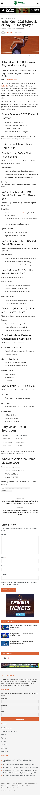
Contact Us (15, 787)
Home (2, 18)
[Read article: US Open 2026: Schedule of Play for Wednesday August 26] (5, 643)
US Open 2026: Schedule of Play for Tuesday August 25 (19, 773)
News (8, 783)
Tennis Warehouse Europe (9, 731)
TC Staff (9, 33)
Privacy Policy (5, 787)
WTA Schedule (6, 491)
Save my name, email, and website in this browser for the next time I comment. (20, 583)
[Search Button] (38, 3)
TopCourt (4, 738)
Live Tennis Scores (30, 783)
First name (4, 698)
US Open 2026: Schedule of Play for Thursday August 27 (21, 634)
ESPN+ (3, 741)
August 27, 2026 (15, 630)
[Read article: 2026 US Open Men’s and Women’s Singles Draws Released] (5, 627)
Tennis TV (4, 745)
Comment (5, 534)
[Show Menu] (2, 3)
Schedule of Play (11, 80)
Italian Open (5, 86)
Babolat (3, 735)
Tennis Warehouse (6, 728)
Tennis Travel (15, 785)
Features (12, 18)
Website (4, 574)
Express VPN (5, 751)
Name (3, 557)
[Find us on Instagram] (8, 658)
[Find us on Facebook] (1, 658)
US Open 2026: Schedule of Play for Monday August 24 (19, 775)
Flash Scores (5, 785)
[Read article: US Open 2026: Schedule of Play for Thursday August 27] (5, 635)
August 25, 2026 (15, 646)
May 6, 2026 (18, 33)
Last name (4, 705)
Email (3, 566)
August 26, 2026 (15, 638)
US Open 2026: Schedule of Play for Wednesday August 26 (21, 642)
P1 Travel (4, 748)
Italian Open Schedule (22, 488)
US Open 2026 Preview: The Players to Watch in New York (20, 770)
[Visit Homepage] (20, 3)
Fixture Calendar (17, 783)
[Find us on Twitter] (5, 658)
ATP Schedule (10, 488)
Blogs (7, 18)
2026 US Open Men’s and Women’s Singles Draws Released (23, 626)
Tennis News (24, 785)
